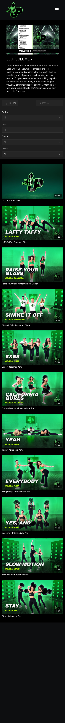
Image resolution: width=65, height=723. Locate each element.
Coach (5, 149)
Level (4, 124)
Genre (5, 137)
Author (5, 112)
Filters (12, 103)
